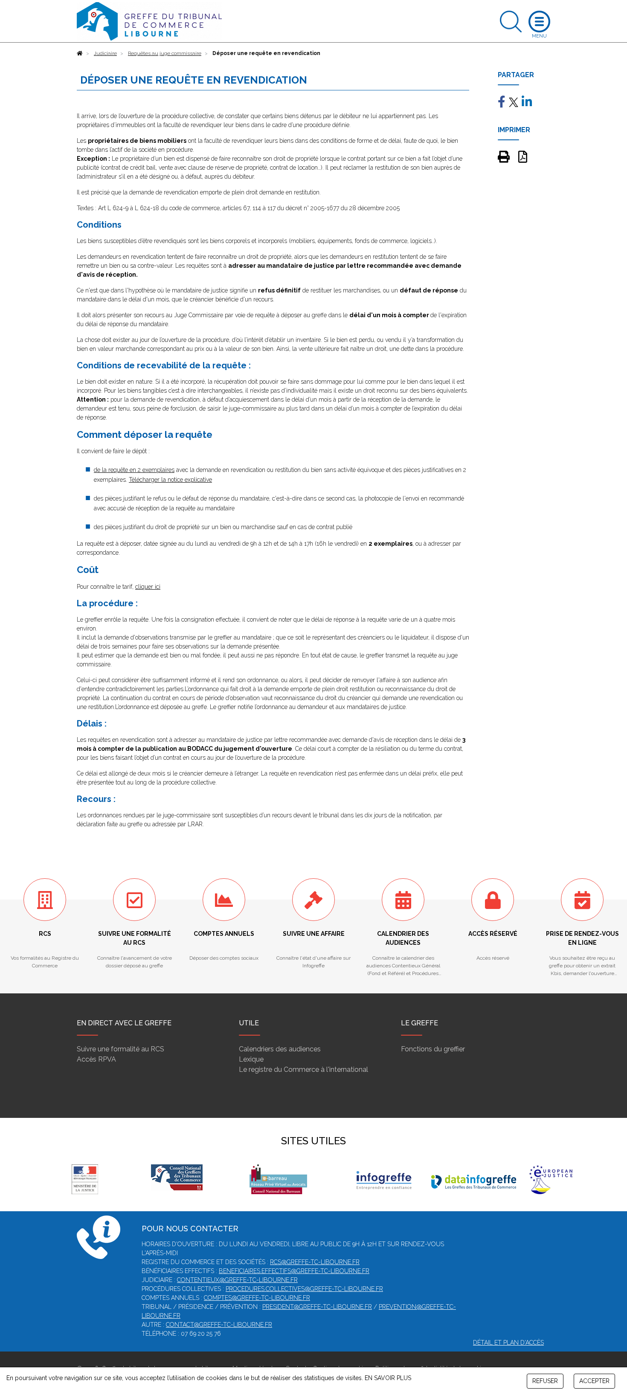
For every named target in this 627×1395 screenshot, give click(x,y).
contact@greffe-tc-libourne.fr (219, 1324)
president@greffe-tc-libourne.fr (317, 1306)
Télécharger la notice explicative (170, 479)
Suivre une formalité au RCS (120, 1049)
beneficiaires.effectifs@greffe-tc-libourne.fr (294, 1271)
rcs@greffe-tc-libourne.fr (315, 1262)
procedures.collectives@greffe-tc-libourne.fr (304, 1288)
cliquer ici (147, 586)
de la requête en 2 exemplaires (134, 469)
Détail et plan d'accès (508, 1342)
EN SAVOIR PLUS (388, 1378)
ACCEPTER (594, 1381)
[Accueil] (80, 53)
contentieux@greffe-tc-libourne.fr (237, 1279)
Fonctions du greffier (433, 1049)
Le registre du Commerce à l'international (303, 1069)
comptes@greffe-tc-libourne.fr (257, 1297)
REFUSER (545, 1381)
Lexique (251, 1059)
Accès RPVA (96, 1059)
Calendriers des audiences (280, 1049)
